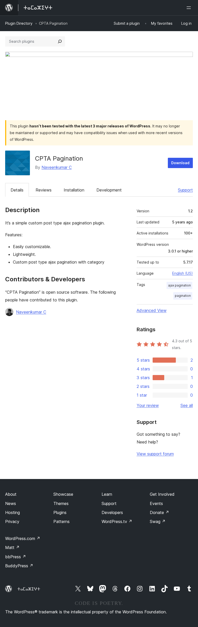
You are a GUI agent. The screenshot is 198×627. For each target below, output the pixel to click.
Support (185, 190)
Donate (159, 512)
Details (17, 190)
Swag (158, 521)
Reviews (44, 190)
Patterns (61, 521)
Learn (107, 494)
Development (109, 190)
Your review (148, 405)
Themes (61, 503)
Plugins (60, 512)
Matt (12, 547)
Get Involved (162, 494)
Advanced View (152, 310)
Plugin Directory (18, 23)
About (10, 494)
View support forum (155, 453)
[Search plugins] (60, 41)
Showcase (63, 494)
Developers (112, 512)
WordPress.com (22, 538)
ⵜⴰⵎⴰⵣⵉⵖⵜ (28, 588)
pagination (183, 296)
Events (156, 503)
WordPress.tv (117, 521)
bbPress (15, 556)
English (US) (182, 273)
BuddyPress (19, 565)
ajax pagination (179, 285)
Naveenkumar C (57, 167)
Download (180, 163)
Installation (74, 190)
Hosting (12, 512)
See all (186, 405)
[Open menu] (190, 7)
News (10, 503)
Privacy (12, 521)
